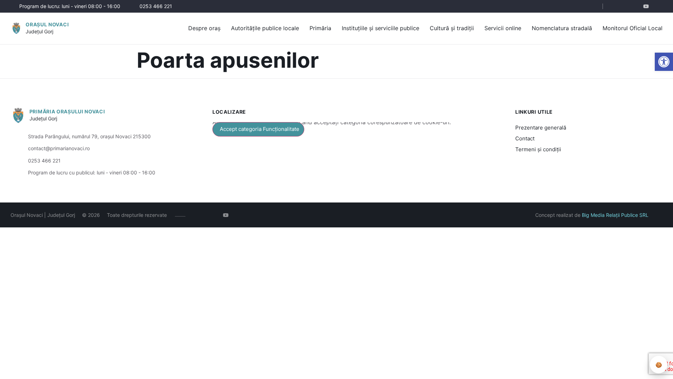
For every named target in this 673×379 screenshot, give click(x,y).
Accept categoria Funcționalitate (259, 129)
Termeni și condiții (538, 149)
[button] (664, 62)
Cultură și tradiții (452, 28)
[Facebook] (616, 6)
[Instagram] (626, 6)
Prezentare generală (540, 127)
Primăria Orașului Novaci (67, 111)
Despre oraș (204, 28)
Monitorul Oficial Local (632, 28)
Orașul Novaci (47, 24)
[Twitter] (637, 6)
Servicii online (502, 28)
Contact (525, 138)
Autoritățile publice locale (265, 28)
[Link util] (647, 6)
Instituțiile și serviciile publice (380, 28)
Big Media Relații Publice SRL (615, 215)
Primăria (320, 28)
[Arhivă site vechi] (658, 6)
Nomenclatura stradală (562, 28)
